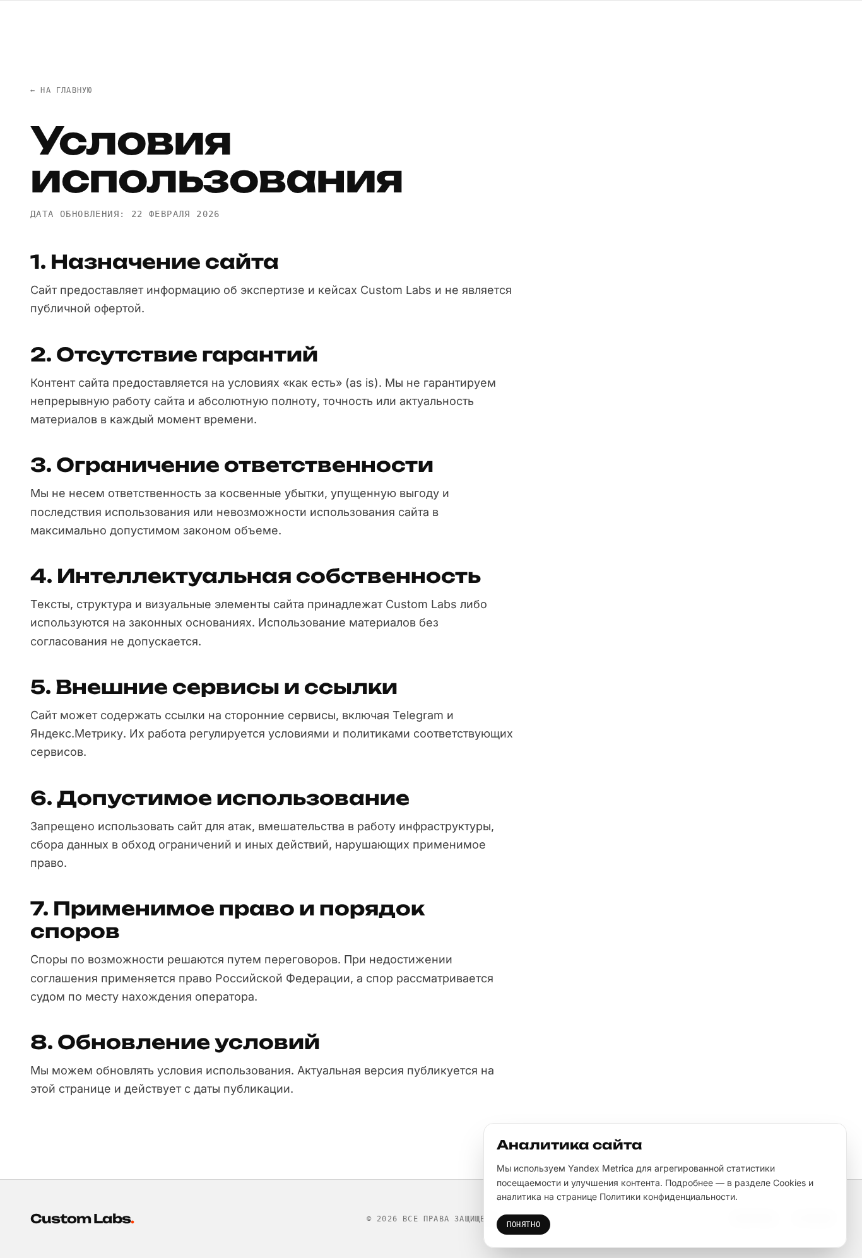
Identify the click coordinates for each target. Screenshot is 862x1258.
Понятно (523, 1224)
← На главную (61, 90)
